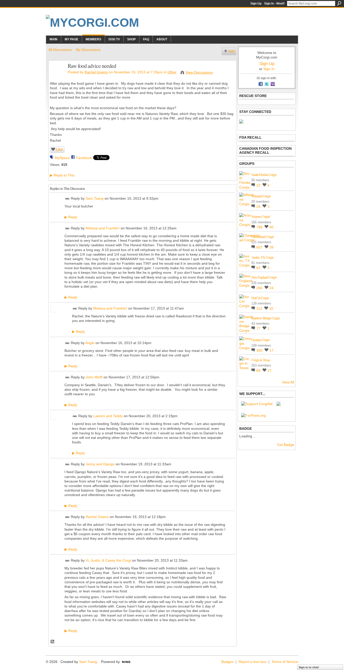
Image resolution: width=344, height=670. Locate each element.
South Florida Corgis (263, 174)
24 (271, 288)
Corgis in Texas (260, 359)
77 (258, 328)
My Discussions (88, 50)
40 (271, 227)
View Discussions (199, 72)
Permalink (67, 198)
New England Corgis (264, 277)
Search (339, 3)
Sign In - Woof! (274, 3)
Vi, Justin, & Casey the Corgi (108, 560)
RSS (52, 641)
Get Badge (285, 445)
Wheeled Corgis (260, 196)
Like (59, 149)
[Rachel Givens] (57, 76)
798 (259, 227)
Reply (70, 217)
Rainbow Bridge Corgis (265, 318)
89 (258, 371)
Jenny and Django (100, 464)
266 (259, 288)
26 (258, 206)
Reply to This (62, 175)
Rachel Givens (96, 72)
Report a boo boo (252, 662)
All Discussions (60, 50)
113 (259, 309)
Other (172, 72)
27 (269, 371)
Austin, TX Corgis (262, 257)
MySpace (62, 158)
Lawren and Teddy (108, 416)
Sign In (268, 69)
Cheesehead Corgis (262, 236)
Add (231, 51)
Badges (227, 662)
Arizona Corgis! (260, 216)
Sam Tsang (95, 198)
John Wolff (94, 377)
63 (258, 268)
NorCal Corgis (260, 297)
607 (259, 247)
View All (288, 382)
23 (258, 185)
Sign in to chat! (309, 667)
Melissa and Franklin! (103, 228)
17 (271, 350)
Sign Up (255, 3)
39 (271, 247)
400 (259, 350)
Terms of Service (284, 662)
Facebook (84, 158)
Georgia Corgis (260, 339)
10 (271, 309)
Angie (89, 343)
